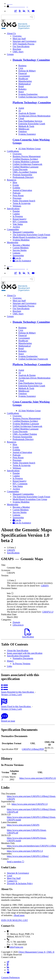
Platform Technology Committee (32, 102)
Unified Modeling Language (25, 167)
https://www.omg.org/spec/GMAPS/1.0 (30, 804)
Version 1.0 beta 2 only (11, 694)
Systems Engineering (27, 94)
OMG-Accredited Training (25, 172)
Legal (9, 875)
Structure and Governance (24, 41)
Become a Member (21, 245)
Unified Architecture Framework (33, 97)
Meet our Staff (19, 38)
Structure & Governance (18, 873)
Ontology (22, 131)
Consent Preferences (10, 977)
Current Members (21, 247)
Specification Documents (18, 655)
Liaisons (16, 253)
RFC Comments (20, 221)
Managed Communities (23, 232)
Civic (20, 68)
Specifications (13, 208)
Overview (17, 36)
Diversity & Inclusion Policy (20, 883)
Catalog (16, 214)
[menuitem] (31, 550)
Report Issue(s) (19, 219)
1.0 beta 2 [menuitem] (11, 547)
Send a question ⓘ (15, 861)
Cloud (21, 118)
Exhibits (16, 187)
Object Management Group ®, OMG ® (36, 952)
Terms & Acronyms (21, 203)
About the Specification (17, 650)
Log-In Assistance (23, 260)
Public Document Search (24, 200)
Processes (17, 198)
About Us (11, 33)
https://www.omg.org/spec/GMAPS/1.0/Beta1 (28, 856)
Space (21, 91)
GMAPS (11, 550)
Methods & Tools (26, 126)
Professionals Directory (23, 177)
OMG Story (18, 51)
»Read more (18, 915)
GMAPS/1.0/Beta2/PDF (33, 749)
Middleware (23, 129)
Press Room (18, 195)
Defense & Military (27, 71)
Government (24, 76)
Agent (21, 108)
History (10, 661)
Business (22, 65)
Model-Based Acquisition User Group (30, 237)
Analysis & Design (27, 113)
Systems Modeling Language (26, 161)
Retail (21, 86)
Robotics (22, 89)
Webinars (17, 206)
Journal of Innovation (22, 190)
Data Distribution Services (30, 121)
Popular (16, 211)
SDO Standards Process (23, 44)
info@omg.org (16, 947)
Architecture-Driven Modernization (34, 116)
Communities (13, 229)
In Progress (18, 216)
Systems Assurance (27, 134)
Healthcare (23, 78)
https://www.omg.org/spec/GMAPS (23, 825)
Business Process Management (26, 156)
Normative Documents (23, 658)
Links (9, 666)
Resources (11, 180)
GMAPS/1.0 (47, 612)
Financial (22, 73)
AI (19, 110)
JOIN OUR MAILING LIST (14, 920)
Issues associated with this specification (24, 653)
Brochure (17, 49)
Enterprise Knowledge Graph (31, 123)
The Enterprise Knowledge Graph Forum (31, 234)
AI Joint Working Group (29, 148)
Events (16, 185)
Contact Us (12, 881)
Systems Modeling (21, 240)
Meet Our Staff (14, 878)
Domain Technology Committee (31, 59)
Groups (10, 54)
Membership (12, 242)
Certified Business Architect (25, 159)
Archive (16, 227)
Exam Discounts (20, 169)
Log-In (18, 258)
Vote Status (18, 224)
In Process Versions (21, 663)
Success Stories (20, 250)
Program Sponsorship (22, 174)
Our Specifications (21, 46)
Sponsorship (18, 255)
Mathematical (24, 84)
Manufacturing (25, 81)
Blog (15, 182)
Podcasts (17, 193)
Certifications (13, 151)
